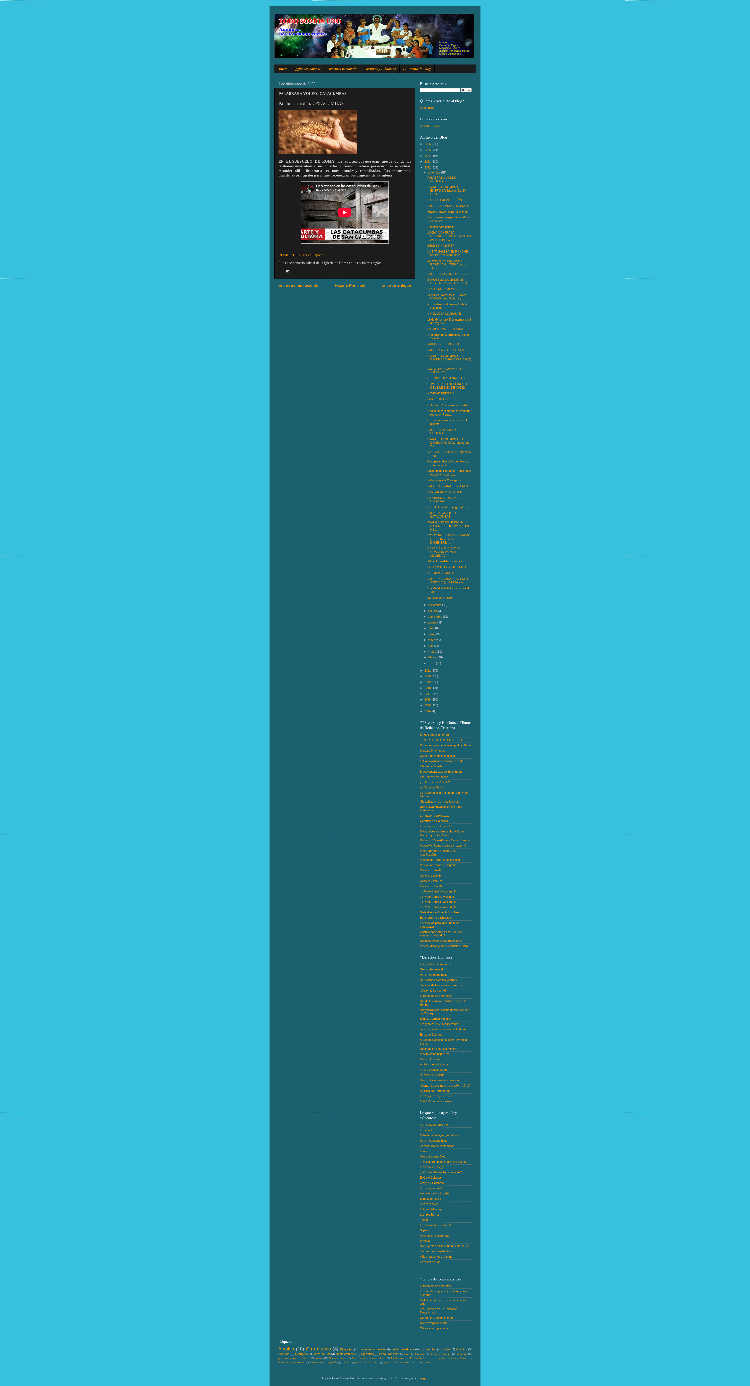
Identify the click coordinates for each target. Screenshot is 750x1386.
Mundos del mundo (439, 597)
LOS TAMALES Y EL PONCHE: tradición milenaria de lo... (448, 253)
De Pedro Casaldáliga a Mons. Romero (445, 840)
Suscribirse (427, 107)
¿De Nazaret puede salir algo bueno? (443, 1161)
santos (319, 1358)
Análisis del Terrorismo (434, 1090)
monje (404, 1362)
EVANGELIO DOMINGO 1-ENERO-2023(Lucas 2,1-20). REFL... (447, 190)
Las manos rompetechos (436, 1251)
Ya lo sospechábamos (434, 1069)
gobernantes (390, 1362)
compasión (332, 1362)
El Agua (425, 1240)
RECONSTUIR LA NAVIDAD (446, 378)
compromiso (428, 1349)
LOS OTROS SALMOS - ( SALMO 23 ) (444, 370)
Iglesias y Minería (431, 766)
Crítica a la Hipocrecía (434, 1328)
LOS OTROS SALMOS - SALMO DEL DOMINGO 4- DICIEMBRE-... (449, 539)
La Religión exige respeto (436, 1096)
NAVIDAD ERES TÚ (440, 393)
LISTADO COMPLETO (435, 1124)
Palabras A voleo (459, 1358)
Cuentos (461, 1349)
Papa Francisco (389, 1354)
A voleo (286, 1348)
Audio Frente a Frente (364, 1358)
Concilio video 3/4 (431, 875)
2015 (427, 705)
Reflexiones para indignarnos (438, 980)
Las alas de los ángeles (435, 1193)
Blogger (422, 1378)
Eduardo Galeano (431, 1034)
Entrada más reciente (298, 285)
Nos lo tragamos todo (433, 1323)
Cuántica (420, 1354)
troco (414, 1362)
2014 (427, 711)
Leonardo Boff (321, 1354)
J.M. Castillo (414, 1358)
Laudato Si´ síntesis (432, 750)
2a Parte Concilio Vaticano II (438, 901)
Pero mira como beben (434, 974)
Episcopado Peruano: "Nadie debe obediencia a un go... (449, 472)
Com (407, 1354)
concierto (346, 1362)
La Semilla (426, 1130)
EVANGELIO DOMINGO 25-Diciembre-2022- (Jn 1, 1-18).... (448, 281)
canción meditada (402, 1349)
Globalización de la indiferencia (439, 801)
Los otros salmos (435, 1358)
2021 (427, 670)
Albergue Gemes (338, 1358)
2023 (427, 161)
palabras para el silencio (293, 1358)
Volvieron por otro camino (436, 1256)
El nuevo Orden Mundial (435, 1018)
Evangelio (301, 1354)
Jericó (424, 1219)
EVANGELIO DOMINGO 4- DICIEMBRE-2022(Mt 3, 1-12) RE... (448, 526)
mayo (432, 639)
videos (446, 1349)
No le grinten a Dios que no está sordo (444, 1246)
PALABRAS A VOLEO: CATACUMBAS (442, 514)
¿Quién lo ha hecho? (433, 990)
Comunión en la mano (434, 820)
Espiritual (284, 1354)
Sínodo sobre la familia (434, 734)
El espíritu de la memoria (436, 964)
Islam (383, 1358)
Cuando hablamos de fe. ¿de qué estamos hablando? (441, 933)
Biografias (346, 1349)
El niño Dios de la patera (435, 1101)
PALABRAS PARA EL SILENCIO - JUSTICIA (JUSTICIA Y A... (449, 580)
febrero (433, 657)
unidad (425, 1362)
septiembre (435, 616)
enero (432, 663)
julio (431, 628)
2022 (427, 167)
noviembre (435, 605)
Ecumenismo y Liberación (436, 917)
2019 (427, 682)
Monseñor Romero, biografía (438, 865)
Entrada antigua (396, 285)
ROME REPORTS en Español (302, 255)
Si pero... (425, 1230)
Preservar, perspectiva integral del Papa (445, 745)
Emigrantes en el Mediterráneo (439, 1024)
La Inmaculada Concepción (444, 480)
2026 (427, 144)
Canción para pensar (440, 226)
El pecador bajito (430, 1198)
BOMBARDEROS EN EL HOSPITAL (443, 499)
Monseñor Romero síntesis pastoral (443, 845)
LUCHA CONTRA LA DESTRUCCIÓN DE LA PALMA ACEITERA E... (449, 236)
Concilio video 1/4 (431, 886)
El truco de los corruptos (435, 995)
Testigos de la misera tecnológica (441, 985)
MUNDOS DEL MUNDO (443, 344)
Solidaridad (315, 1362)
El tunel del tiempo (431, 1209)
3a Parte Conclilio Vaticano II (438, 896)
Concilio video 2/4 (431, 880)
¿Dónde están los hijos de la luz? (441, 1172)
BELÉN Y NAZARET (440, 245)
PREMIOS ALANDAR (441, 573)
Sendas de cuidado (432, 1075)
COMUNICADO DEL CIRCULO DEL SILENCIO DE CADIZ (447, 385)
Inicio (283, 68)
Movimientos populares (435, 1053)
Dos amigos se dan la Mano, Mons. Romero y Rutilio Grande (442, 833)
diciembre (434, 172)
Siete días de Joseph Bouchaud (440, 912)
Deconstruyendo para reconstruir (441, 940)
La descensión (429, 1204)
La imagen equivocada (434, 815)
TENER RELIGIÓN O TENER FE (441, 740)
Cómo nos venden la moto (437, 1317)
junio (431, 634)
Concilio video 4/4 (431, 870)
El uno (424, 1151)
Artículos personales (343, 68)
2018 (427, 688)
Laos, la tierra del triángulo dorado (448, 507)
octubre (433, 610)
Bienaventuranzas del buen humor (441, 771)
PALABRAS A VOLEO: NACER (447, 273)
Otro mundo (318, 1348)
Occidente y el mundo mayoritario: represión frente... (449, 412)
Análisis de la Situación (434, 1064)
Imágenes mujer (441, 1354)
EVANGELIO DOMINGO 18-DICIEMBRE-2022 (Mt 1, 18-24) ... (449, 359)
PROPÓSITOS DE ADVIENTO (447, 567)
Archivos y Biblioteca (380, 68)
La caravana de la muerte (436, 1225)
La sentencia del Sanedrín (436, 826)
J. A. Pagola (397, 1358)
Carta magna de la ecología (437, 755)
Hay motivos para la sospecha (439, 1080)
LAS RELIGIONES (439, 399)
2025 (427, 149)
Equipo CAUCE (430, 125)
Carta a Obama (430, 1059)
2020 (427, 676)
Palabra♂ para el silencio (291, 1362)
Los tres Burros (430, 1214)
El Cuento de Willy (417, 68)
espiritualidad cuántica (367, 1362)
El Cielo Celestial (430, 1177)
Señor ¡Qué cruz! (431, 1188)
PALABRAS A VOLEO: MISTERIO (442, 179)
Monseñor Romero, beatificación (440, 859)
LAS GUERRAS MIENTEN (444, 492)
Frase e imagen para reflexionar (447, 211)
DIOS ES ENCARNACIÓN (444, 200)
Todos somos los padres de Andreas (443, 1029)
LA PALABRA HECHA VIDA (445, 329)
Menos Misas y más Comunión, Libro (444, 946)
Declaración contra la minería (438, 1048)
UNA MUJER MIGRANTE (444, 313)
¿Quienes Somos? (308, 68)
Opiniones (367, 1354)
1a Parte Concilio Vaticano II (438, 907)
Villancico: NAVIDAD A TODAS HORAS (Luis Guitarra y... (447, 296)
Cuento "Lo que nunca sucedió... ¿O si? (445, 1085)
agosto (432, 622)
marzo (432, 651)
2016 (427, 699)
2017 (427, 693)
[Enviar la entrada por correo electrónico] (287, 271)
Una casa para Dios (432, 1156)
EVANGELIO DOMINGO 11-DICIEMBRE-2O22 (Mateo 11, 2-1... (448, 442)
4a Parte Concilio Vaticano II (438, 891)
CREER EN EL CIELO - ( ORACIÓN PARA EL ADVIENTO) (443, 552)
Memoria (461, 1354)
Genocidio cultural (431, 969)
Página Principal (350, 285)
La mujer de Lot (430, 1261)
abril (431, 645)
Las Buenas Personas (434, 777)
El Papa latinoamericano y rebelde (441, 761)
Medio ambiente (346, 1354)
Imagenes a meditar (372, 1349)
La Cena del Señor (432, 787)
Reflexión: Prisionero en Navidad (448, 405)
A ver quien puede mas (434, 1235)
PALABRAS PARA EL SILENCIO (448, 205)
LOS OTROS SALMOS (442, 289)
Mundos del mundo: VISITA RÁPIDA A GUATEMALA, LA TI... (447, 264)
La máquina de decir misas (437, 1146)
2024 (427, 155)
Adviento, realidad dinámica (444, 561)
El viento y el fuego (432, 1167)
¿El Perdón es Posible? (435, 782)
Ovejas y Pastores (432, 1182)
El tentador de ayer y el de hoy (439, 1135)
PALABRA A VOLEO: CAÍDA (445, 350)
